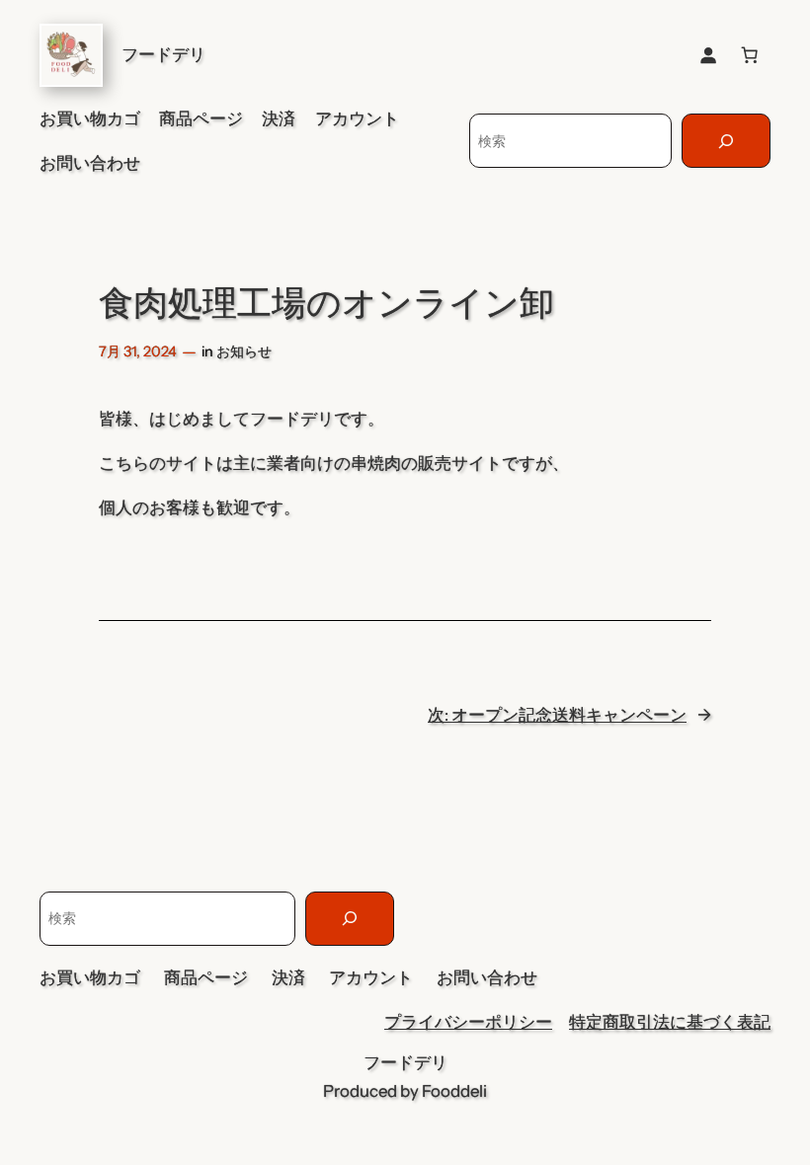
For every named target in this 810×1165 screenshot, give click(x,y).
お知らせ (244, 351)
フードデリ (163, 54)
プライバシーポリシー (468, 1022)
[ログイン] (708, 55)
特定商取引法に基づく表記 (669, 1022)
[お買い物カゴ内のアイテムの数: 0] (749, 55)
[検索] (726, 141)
